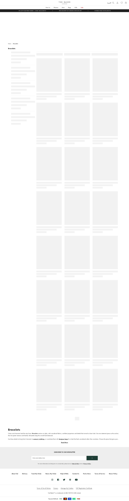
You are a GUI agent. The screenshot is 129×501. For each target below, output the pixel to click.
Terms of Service (100, 474)
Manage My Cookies (67, 488)
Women (56, 7)
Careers (55, 488)
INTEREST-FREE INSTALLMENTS (103, 10)
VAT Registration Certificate (84, 488)
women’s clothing (38, 439)
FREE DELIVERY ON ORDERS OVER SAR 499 (70, 10)
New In (48, 7)
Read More (64, 442)
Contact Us (75, 474)
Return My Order (51, 474)
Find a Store (87, 474)
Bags (69, 7)
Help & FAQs (75, 463)
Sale (82, 7)
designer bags (63, 439)
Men (63, 7)
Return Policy (113, 474)
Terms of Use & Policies (44, 488)
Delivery (24, 474)
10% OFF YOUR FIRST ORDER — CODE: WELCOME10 (32, 10)
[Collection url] (64, 26)
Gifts (76, 7)
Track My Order (36, 474)
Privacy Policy (87, 463)
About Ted (15, 474)
